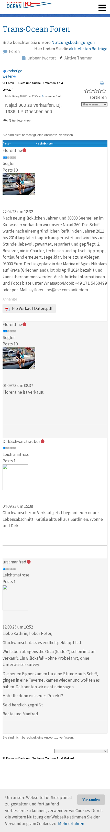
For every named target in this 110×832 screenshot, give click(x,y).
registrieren (71, 5)
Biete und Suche (29, 83)
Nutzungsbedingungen (73, 42)
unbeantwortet (41, 58)
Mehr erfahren (71, 823)
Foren (14, 51)
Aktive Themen (78, 58)
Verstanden (91, 800)
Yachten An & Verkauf (59, 758)
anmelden (95, 5)
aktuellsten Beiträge (88, 49)
